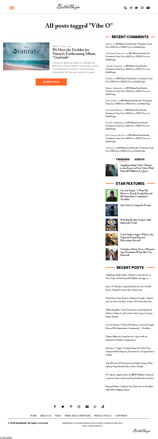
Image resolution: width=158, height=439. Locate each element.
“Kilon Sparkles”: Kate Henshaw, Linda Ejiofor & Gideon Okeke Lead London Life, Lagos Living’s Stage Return (129, 313)
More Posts (51, 82)
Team (58, 415)
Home (33, 415)
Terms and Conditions (77, 415)
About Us (45, 415)
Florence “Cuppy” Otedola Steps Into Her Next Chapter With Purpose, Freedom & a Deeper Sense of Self (130, 351)
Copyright (121, 415)
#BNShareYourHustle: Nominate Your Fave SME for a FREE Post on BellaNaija (128, 56)
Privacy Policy (103, 415)
